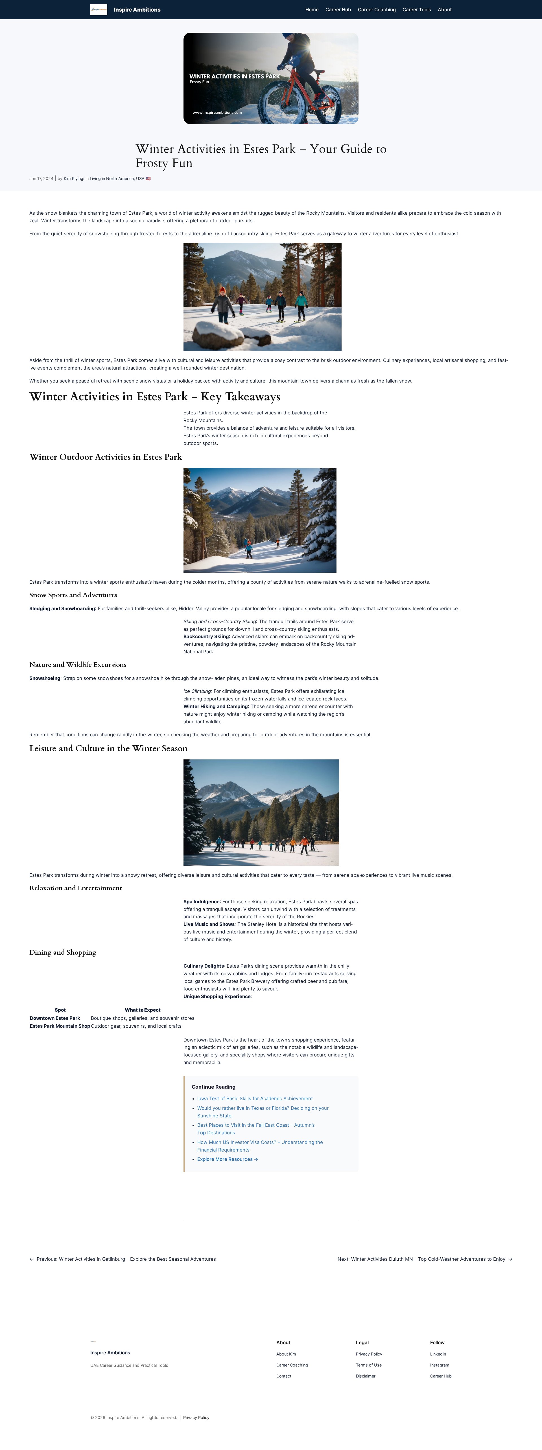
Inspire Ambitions (137, 9)
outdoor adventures (283, 734)
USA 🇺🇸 (143, 178)
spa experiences (369, 875)
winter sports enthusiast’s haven (130, 582)
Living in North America (112, 178)
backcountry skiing (251, 233)
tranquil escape (223, 909)
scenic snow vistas (145, 381)
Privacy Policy (196, 1417)
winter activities (258, 413)
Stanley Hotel (262, 924)
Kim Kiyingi (74, 178)
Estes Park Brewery (248, 981)
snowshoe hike (153, 678)
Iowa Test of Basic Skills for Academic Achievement (255, 1098)
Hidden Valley (194, 608)
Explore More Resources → (227, 1159)
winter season (227, 435)
